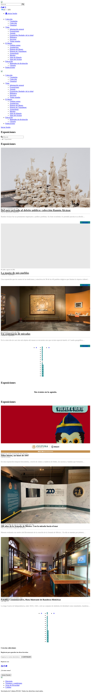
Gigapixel (13, 25)
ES (4, 10)
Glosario (13, 65)
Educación (9, 61)
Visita (7, 27)
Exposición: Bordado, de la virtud (21, 35)
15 (43, 376)
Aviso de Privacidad (12, 685)
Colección (8, 19)
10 (43, 366)
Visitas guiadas (15, 41)
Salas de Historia (16, 57)
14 (43, 374)
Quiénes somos (15, 45)
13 (43, 372)
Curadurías (13, 21)
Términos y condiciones (13, 683)
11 (43, 368)
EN (9, 10)
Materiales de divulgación (19, 63)
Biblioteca (13, 37)
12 (43, 370)
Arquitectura (14, 47)
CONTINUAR (26, 657)
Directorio (8, 681)
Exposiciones (14, 31)
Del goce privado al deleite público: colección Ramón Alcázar (36, 210)
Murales (12, 55)
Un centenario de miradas (15, 333)
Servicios (13, 39)
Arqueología (14, 53)
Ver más (85, 222)
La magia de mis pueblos (15, 272)
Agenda (12, 33)
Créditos (8, 687)
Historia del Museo (16, 49)
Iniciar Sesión (12, 13)
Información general (17, 29)
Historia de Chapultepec (18, 51)
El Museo (8, 43)
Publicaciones (10, 67)
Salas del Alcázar (16, 59)
